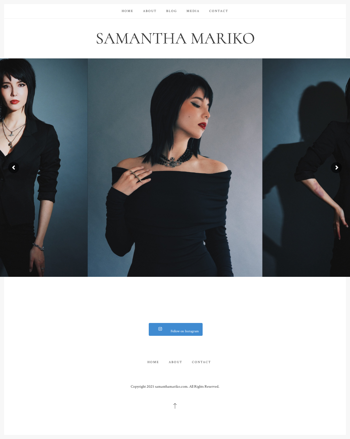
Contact (218, 11)
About (150, 11)
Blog (171, 11)
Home (127, 11)
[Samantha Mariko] (175, 38)
